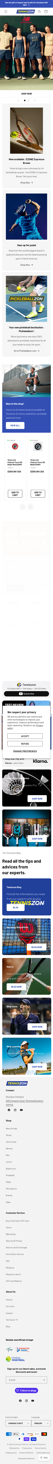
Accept (25, 736)
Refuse (25, 743)
